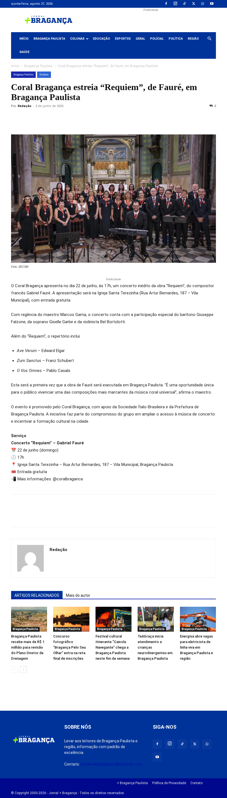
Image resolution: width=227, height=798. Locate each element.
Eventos (44, 74)
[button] (209, 39)
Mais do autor (78, 595)
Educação (101, 38)
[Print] (80, 118)
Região (193, 38)
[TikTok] (184, 4)
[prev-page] (14, 669)
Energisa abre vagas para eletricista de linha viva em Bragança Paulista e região (196, 647)
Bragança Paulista (49, 38)
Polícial (157, 38)
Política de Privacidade (169, 783)
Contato (196, 783)
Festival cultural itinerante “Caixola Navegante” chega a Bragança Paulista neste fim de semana (113, 647)
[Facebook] (166, 4)
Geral (140, 38)
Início (24, 38)
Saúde (24, 52)
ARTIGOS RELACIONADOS (36, 595)
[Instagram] (175, 4)
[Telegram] (93, 118)
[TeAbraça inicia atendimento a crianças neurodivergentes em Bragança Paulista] (156, 619)
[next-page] (23, 669)
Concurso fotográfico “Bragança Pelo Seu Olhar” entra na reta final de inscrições (69, 647)
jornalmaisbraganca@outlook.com (111, 764)
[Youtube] (212, 4)
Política (176, 38)
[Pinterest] (54, 118)
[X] (193, 4)
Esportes (123, 38)
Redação (24, 106)
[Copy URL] (16, 118)
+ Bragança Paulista (132, 783)
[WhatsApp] (202, 4)
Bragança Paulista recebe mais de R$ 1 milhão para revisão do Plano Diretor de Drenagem (27, 647)
